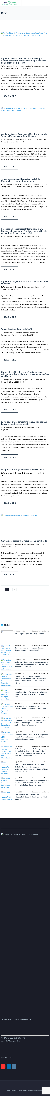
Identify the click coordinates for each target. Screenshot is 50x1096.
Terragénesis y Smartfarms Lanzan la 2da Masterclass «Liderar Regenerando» (20, 180)
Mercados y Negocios (22, 66)
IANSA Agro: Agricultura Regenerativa (29, 634)
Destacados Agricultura (33, 184)
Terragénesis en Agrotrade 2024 (16, 329)
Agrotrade (18, 333)
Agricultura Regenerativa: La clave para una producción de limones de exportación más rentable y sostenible (31, 664)
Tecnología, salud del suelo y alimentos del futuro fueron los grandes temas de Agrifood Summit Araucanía (31, 722)
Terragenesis (7, 66)
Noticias (44, 66)
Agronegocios (35, 66)
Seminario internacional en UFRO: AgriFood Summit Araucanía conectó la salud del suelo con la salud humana (31, 737)
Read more (10, 96)
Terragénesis (5, 187)
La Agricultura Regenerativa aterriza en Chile (22, 469)
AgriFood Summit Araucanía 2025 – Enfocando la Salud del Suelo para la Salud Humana (24, 135)
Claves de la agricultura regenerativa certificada (24, 541)
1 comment (28, 473)
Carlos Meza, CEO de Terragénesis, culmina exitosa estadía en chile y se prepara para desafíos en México (25, 374)
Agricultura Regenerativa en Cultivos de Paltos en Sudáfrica (24, 282)
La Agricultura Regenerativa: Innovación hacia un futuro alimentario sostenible (24, 423)
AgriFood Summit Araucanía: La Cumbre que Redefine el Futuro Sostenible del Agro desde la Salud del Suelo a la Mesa (23, 60)
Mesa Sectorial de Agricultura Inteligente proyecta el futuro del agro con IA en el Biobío (31, 694)
